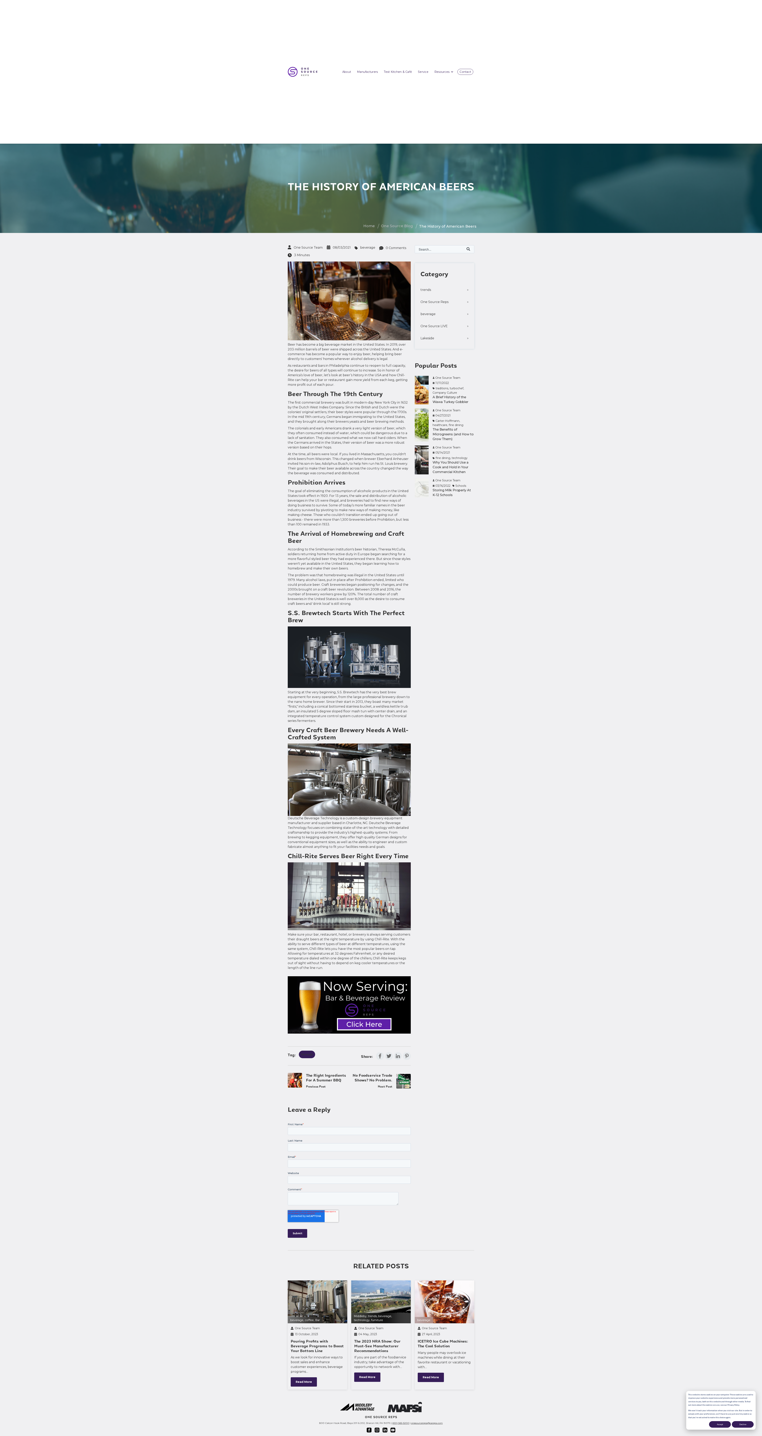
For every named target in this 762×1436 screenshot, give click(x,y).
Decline (742, 1424)
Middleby (360, 1316)
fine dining (456, 425)
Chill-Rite (382, 939)
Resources (441, 72)
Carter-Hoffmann (447, 420)
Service (423, 72)
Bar (317, 1320)
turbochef (456, 388)
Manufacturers (367, 72)
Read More (304, 1382)
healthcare (440, 425)
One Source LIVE (434, 326)
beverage (367, 247)
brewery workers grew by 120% (331, 594)
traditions (442, 388)
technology (460, 458)
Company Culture (445, 392)
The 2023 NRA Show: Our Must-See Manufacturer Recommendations (377, 1346)
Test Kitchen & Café (398, 72)
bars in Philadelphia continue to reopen (349, 365)
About (346, 72)
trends (425, 290)
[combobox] (444, 249)
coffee (309, 1320)
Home (369, 226)
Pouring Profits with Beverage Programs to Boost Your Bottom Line (317, 1346)
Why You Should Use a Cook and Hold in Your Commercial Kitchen (451, 467)
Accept (720, 1424)
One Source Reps (434, 302)
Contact (465, 72)
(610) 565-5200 (400, 1423)
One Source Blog (397, 226)
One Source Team (308, 247)
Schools (460, 486)
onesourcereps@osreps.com (427, 1423)
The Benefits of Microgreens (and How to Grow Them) (453, 434)
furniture (377, 1320)
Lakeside (427, 338)
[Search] (468, 249)
